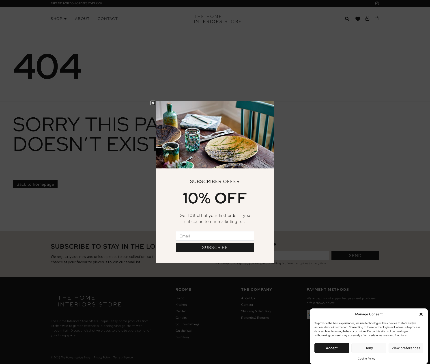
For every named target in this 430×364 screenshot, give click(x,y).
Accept (332, 348)
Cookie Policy (366, 358)
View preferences (405, 348)
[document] (215, 182)
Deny (369, 348)
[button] (421, 314)
